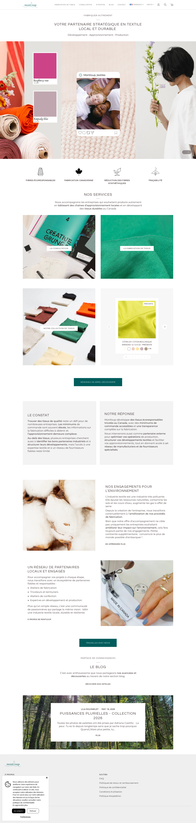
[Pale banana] (137, 348)
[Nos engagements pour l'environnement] (59, 515)
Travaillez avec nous (98, 643)
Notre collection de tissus (59, 328)
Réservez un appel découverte (98, 382)
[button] (65, 4)
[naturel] (124, 348)
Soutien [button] (103, 775)
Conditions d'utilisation (110, 792)
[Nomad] (146, 348)
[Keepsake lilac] (141, 348)
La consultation (59, 248)
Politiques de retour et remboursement (118, 783)
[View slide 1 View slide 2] (98, 100)
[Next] (164, 326)
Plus (98, 735)
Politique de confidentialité (112, 787)
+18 (149, 348)
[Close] (46, 777)
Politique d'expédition (110, 796)
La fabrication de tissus (137, 248)
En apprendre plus (115, 544)
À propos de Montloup (39, 619)
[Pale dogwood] (133, 348)
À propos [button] (9, 775)
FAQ (101, 778)
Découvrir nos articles (98, 684)
